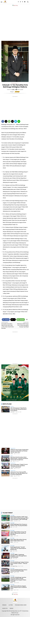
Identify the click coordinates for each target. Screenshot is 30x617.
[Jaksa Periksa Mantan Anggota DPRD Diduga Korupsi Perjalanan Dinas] (5, 587)
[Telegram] (15, 121)
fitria (11, 461)
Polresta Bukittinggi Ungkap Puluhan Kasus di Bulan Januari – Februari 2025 (19, 563)
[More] (26, 319)
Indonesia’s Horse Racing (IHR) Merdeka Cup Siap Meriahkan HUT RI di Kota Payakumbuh (18, 473)
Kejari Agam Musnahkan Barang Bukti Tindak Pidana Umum (18, 540)
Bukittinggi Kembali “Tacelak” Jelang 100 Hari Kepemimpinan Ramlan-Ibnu (18, 548)
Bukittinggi (17, 91)
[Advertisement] (15, 23)
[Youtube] (25, 2)
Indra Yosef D (12, 411)
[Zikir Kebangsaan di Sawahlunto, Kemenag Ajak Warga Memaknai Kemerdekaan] (5, 409)
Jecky (13, 89)
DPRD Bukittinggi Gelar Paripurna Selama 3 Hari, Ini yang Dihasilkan (18, 525)
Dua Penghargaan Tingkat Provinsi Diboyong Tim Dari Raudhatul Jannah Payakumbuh (19, 466)
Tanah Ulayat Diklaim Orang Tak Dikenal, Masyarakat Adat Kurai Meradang (18, 533)
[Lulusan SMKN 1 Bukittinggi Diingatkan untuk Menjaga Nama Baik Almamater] (5, 556)
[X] (22, 2)
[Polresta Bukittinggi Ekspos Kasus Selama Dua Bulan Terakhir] (5, 571)
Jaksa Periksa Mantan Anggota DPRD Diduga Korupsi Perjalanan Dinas (18, 587)
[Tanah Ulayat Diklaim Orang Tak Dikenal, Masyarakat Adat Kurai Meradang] (5, 533)
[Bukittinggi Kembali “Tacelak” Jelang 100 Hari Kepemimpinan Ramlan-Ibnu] (5, 548)
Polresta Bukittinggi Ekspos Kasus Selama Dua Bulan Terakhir (18, 570)
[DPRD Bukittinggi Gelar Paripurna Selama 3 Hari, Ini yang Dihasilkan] (5, 525)
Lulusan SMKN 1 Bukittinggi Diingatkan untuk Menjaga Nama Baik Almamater (18, 556)
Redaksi (11, 453)
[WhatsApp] (9, 121)
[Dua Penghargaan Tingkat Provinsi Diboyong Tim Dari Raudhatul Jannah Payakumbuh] (5, 466)
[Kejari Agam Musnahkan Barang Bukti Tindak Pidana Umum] (5, 541)
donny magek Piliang (13, 566)
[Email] (12, 121)
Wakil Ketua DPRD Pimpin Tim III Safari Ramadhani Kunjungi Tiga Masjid (23, 325)
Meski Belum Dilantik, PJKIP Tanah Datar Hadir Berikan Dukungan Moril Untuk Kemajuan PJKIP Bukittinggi (19, 518)
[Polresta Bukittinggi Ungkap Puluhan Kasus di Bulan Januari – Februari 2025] (5, 563)
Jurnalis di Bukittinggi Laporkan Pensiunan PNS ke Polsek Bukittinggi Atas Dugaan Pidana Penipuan (18, 579)
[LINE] (18, 121)
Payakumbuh (12, 448)
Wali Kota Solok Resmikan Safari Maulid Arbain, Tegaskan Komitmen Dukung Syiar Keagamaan (19, 458)
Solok (11, 455)
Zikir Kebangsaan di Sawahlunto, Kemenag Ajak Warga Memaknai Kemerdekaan (18, 409)
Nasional (12, 406)
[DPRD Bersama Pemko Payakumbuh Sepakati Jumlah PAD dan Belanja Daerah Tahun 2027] (5, 451)
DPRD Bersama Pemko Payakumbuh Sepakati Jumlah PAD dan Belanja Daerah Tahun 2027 (19, 451)
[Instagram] (20, 2)
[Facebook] (18, 2)
